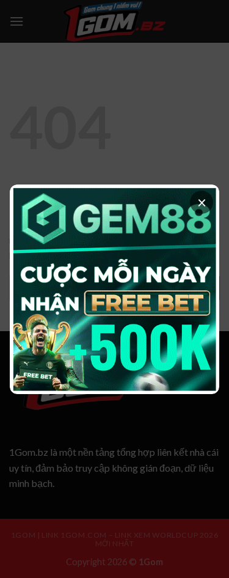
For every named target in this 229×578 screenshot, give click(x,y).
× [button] (201, 202)
